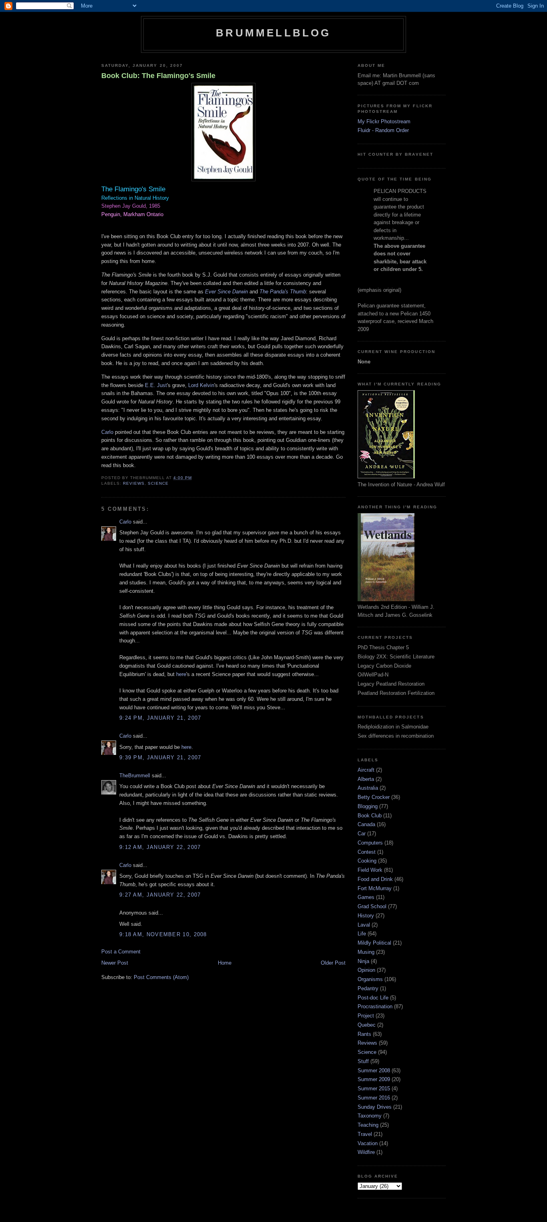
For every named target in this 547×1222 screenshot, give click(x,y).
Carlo (107, 432)
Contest (367, 852)
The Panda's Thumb (282, 292)
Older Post (333, 963)
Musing (366, 952)
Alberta (366, 779)
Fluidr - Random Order (383, 130)
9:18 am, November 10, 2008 (163, 934)
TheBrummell (134, 776)
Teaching (368, 1125)
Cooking (367, 861)
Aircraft (366, 770)
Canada (366, 824)
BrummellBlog (273, 33)
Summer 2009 (374, 1079)
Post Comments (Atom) (161, 977)
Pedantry (368, 988)
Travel (365, 1134)
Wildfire (366, 1152)
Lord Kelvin (201, 385)
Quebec (367, 1025)
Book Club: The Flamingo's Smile (158, 76)
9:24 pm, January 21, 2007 (160, 718)
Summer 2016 (374, 1098)
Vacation (368, 1143)
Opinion (366, 970)
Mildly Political (374, 943)
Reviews (134, 483)
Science (158, 483)
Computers (370, 843)
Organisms (370, 979)
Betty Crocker (374, 797)
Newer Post (114, 963)
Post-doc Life (373, 998)
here (181, 674)
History (366, 916)
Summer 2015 (374, 1089)
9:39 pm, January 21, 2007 (160, 757)
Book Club (370, 816)
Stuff (363, 1061)
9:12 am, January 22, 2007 (160, 847)
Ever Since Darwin (226, 292)
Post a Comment (121, 952)
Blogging (368, 806)
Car (362, 834)
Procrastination (375, 1006)
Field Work (370, 870)
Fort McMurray (375, 888)
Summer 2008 (374, 1070)
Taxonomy (370, 1116)
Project (366, 1016)
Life (362, 934)
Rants (364, 1034)
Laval (364, 925)
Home (224, 963)
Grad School (372, 906)
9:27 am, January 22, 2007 (160, 895)
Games (366, 897)
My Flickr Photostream (384, 121)
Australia (368, 788)
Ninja (363, 961)
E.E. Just (156, 385)
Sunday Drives (375, 1107)
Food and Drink (375, 879)
